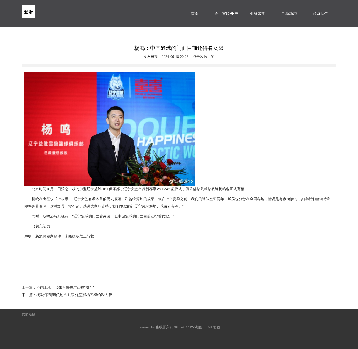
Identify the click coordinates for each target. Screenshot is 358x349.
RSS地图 (196, 327)
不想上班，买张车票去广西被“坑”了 (65, 288)
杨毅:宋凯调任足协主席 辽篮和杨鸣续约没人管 (74, 295)
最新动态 (289, 14)
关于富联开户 (226, 14)
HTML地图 (211, 327)
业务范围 (257, 14)
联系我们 (320, 14)
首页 (195, 14)
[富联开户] (61, 9)
